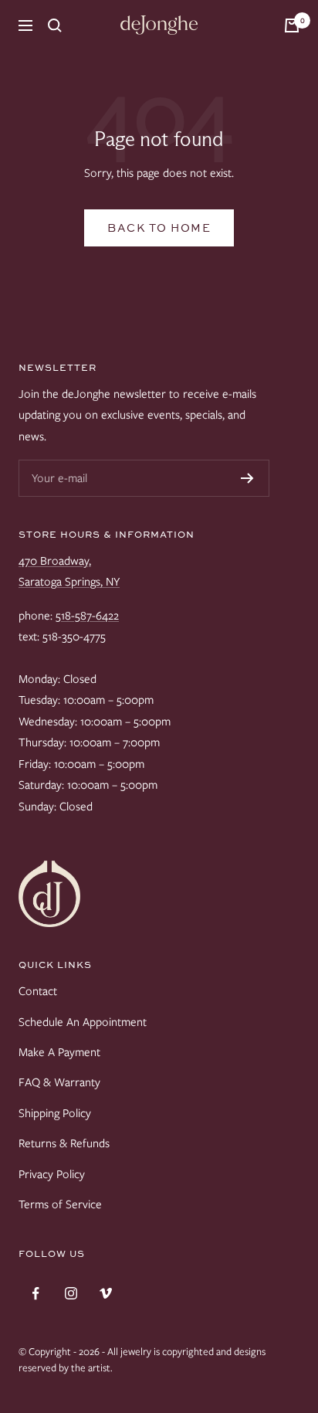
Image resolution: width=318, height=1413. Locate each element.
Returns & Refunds (64, 1143)
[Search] (55, 25)
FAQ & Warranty (59, 1082)
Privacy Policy (52, 1174)
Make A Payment (59, 1052)
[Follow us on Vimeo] (105, 1293)
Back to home (159, 227)
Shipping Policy (55, 1113)
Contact (38, 991)
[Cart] (291, 25)
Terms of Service (60, 1204)
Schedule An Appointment (83, 1022)
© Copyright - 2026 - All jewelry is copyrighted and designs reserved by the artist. (142, 1359)
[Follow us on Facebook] (36, 1293)
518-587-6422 (87, 615)
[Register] (247, 478)
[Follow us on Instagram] (70, 1293)
